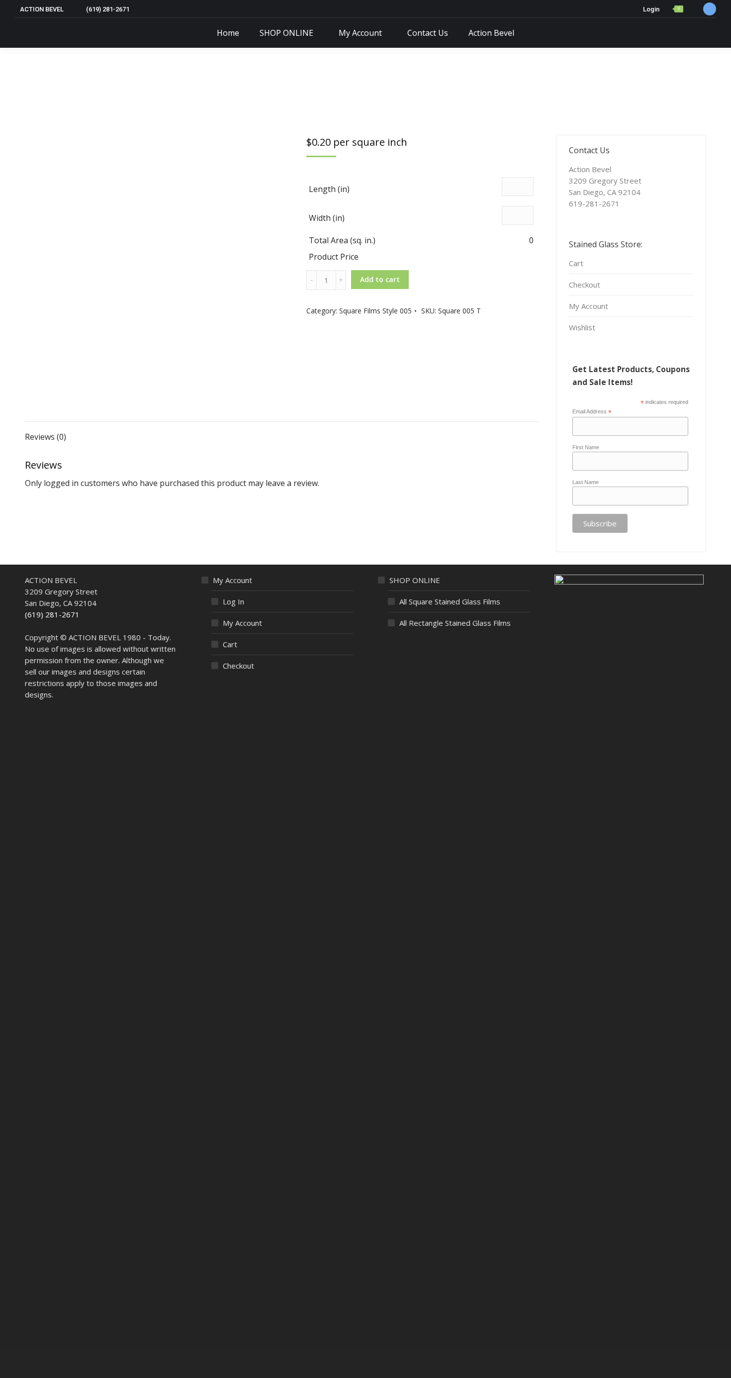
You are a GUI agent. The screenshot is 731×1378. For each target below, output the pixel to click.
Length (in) (329, 189)
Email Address (592, 411)
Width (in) (327, 217)
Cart (576, 263)
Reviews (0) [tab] (45, 436)
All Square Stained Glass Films (449, 601)
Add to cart (380, 279)
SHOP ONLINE (414, 580)
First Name (585, 447)
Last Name (585, 482)
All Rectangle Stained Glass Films (455, 623)
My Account (588, 306)
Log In (233, 601)
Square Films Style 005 (375, 310)
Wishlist (582, 327)
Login (651, 9)
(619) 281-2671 (52, 614)
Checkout (584, 285)
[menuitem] (228, 33)
